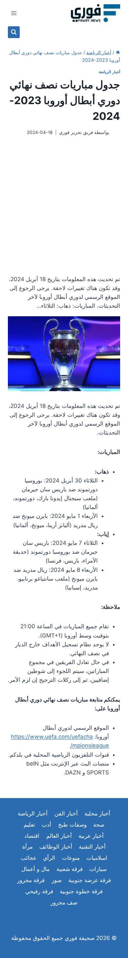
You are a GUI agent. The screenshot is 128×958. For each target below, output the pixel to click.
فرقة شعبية (69, 869)
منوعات (71, 858)
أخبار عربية (91, 836)
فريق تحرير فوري (76, 132)
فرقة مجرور (31, 880)
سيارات (98, 869)
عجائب (28, 858)
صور (57, 880)
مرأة (27, 846)
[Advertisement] (64, 205)
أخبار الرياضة (109, 71)
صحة (98, 824)
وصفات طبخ (72, 824)
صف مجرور (64, 902)
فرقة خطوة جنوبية (81, 891)
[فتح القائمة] (14, 13)
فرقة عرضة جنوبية (89, 880)
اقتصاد (31, 836)
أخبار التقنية (92, 846)
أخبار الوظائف (55, 846)
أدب (46, 824)
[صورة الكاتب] (116, 132)
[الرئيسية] (118, 52)
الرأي (49, 858)
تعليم (29, 824)
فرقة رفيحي (39, 891)
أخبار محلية (97, 813)
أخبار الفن (66, 813)
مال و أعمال (35, 869)
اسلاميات (96, 858)
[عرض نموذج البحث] (14, 32)
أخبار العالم (59, 836)
